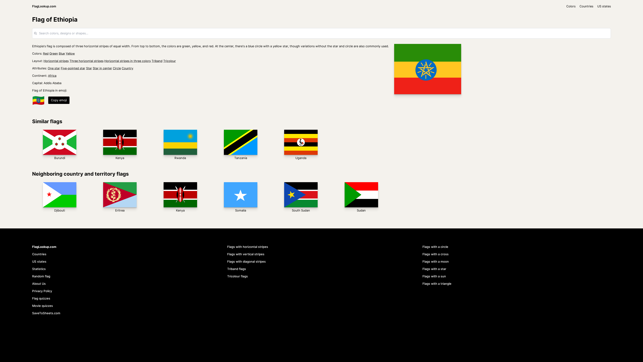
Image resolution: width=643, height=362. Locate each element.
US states (604, 6)
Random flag (41, 276)
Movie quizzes (42, 306)
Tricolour (169, 61)
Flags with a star (434, 269)
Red (46, 53)
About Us (39, 283)
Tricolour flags (237, 276)
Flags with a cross (435, 254)
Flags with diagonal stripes (246, 261)
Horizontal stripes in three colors (127, 61)
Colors (571, 6)
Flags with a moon (435, 261)
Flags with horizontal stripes (247, 247)
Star (89, 68)
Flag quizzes (41, 298)
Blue (62, 53)
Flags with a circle (435, 247)
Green (53, 53)
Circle (117, 68)
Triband (157, 61)
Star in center (102, 68)
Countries (586, 6)
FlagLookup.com (44, 6)
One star (54, 68)
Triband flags (236, 269)
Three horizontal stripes (86, 61)
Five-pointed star (73, 68)
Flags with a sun (434, 276)
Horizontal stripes (56, 61)
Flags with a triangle (436, 283)
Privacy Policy (42, 291)
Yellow (70, 53)
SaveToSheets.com (46, 313)
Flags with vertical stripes (245, 254)
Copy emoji (59, 100)
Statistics (39, 269)
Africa (52, 75)
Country (127, 68)
